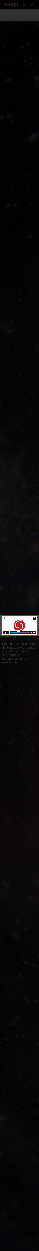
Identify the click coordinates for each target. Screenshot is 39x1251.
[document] (19, 625)
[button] (4, 618)
